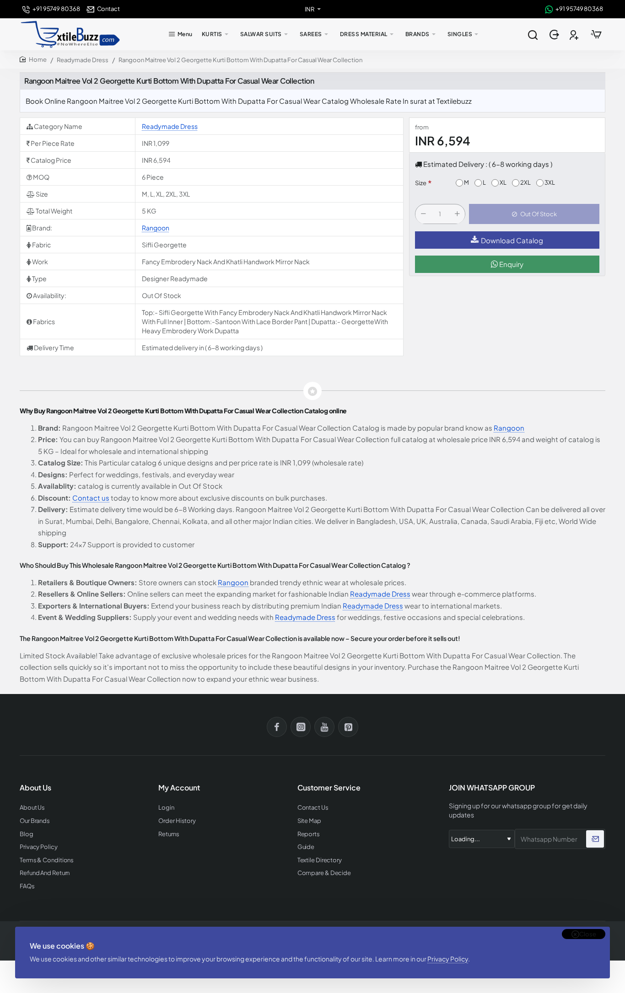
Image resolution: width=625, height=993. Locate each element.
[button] (534, 214)
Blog (26, 834)
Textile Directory (319, 860)
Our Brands (35, 820)
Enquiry (510, 264)
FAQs (27, 886)
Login (166, 807)
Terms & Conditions (47, 860)
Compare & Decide (324, 873)
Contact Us (313, 807)
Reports (308, 834)
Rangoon (155, 228)
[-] (423, 214)
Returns (168, 834)
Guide (306, 847)
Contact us (90, 497)
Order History (177, 820)
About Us (32, 807)
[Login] (555, 34)
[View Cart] (596, 34)
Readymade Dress (82, 60)
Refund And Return (45, 873)
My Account (179, 787)
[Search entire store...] (532, 34)
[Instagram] (301, 727)
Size (420, 183)
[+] (457, 214)
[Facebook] (277, 727)
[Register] (575, 34)
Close (587, 934)
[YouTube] (324, 727)
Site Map (309, 820)
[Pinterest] (348, 727)
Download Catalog (512, 240)
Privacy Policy (447, 959)
